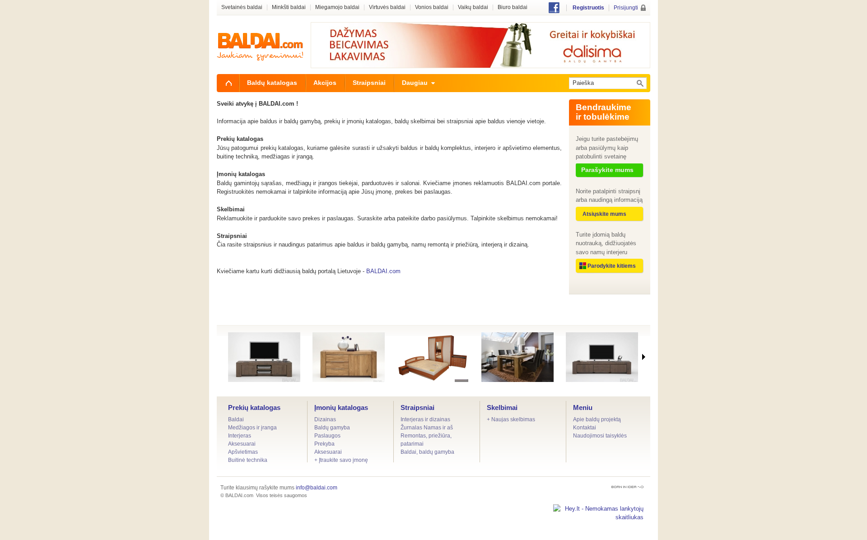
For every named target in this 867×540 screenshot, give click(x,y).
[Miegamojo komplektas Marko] (433, 357)
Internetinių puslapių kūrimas (627, 487)
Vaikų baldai (473, 7)
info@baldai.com (316, 487)
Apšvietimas (243, 452)
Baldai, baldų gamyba (427, 452)
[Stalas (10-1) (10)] (517, 357)
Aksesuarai (242, 444)
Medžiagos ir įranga (252, 427)
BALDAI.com (383, 271)
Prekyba (324, 444)
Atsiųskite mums (604, 214)
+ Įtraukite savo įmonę (341, 460)
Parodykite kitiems (611, 266)
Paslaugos (327, 436)
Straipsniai (417, 407)
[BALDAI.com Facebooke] (554, 11)
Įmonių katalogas (341, 407)
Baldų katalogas (272, 82)
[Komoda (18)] (348, 357)
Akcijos (324, 82)
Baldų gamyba (332, 427)
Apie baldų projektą (597, 419)
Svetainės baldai (241, 7)
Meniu (582, 407)
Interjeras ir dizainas (425, 419)
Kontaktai (584, 427)
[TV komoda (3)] (264, 357)
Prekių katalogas (254, 407)
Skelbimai (502, 407)
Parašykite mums (607, 169)
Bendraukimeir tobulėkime (603, 112)
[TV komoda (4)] (602, 357)
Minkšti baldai (289, 7)
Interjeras (239, 436)
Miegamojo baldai (337, 7)
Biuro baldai (512, 7)
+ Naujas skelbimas (511, 419)
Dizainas (325, 419)
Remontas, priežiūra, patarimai (426, 440)
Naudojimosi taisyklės (600, 436)
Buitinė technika (247, 460)
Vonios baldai (431, 7)
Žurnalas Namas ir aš (427, 427)
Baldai (236, 419)
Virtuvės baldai (387, 7)
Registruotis (588, 8)
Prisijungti (626, 8)
